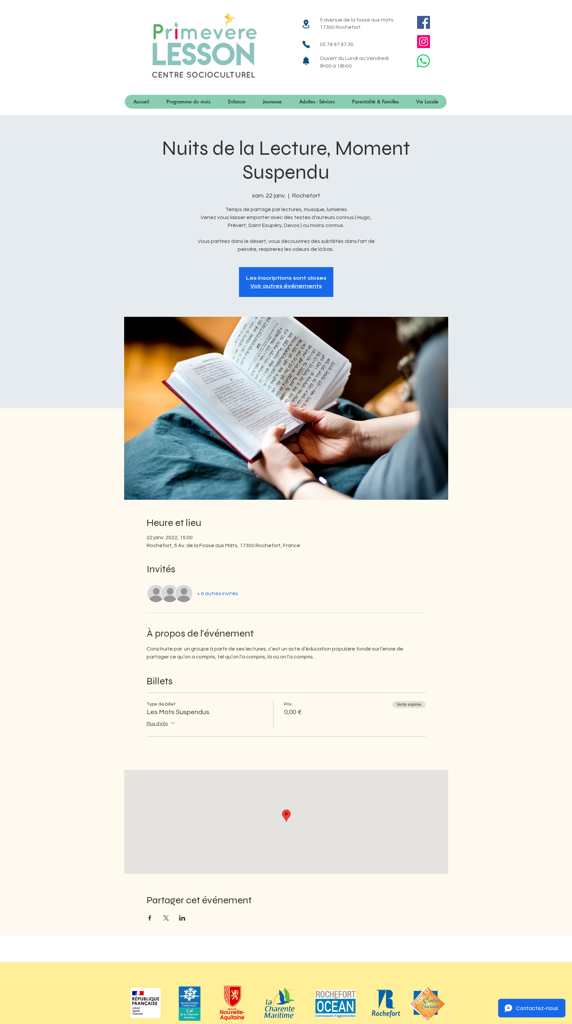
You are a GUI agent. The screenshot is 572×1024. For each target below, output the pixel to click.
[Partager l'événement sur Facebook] (150, 918)
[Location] (306, 24)
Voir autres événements (286, 286)
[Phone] (306, 44)
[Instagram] (423, 41)
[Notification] (306, 61)
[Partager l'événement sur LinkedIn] (182, 918)
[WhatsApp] (423, 61)
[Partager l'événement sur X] (166, 918)
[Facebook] (423, 22)
